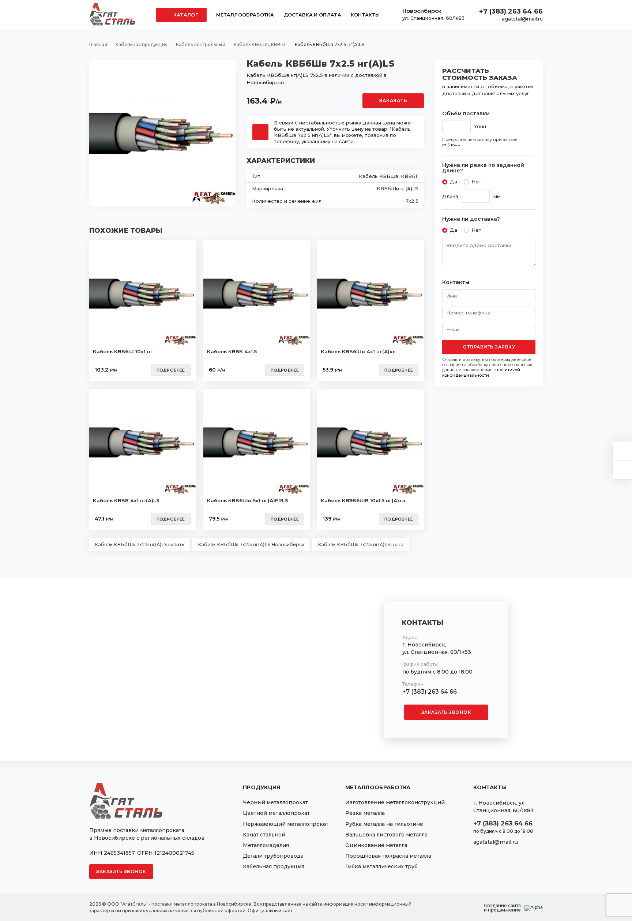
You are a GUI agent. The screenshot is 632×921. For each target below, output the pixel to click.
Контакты (365, 15)
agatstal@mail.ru (522, 19)
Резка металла (365, 813)
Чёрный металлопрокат (275, 802)
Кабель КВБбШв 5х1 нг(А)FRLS (247, 500)
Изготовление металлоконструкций (395, 802)
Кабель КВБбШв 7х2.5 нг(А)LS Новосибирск (251, 544)
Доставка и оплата (312, 15)
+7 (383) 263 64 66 (511, 11)
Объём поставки (466, 113)
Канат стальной (264, 834)
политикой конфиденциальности (481, 372)
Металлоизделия (266, 845)
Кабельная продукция (273, 866)
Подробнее (171, 370)
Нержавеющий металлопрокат (285, 824)
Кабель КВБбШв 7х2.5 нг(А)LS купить (139, 544)
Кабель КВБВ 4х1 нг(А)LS (126, 500)
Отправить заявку (489, 347)
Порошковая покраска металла (388, 856)
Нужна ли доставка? (471, 219)
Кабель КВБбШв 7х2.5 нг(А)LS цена (360, 544)
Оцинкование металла (376, 845)
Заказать (393, 100)
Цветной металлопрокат (276, 813)
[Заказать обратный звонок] (622, 470)
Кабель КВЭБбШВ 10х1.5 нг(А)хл (363, 500)
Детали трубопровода (273, 856)
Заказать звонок (446, 712)
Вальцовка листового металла (386, 834)
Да (453, 181)
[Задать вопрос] (622, 450)
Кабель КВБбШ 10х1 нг (123, 351)
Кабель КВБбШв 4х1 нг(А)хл (358, 351)
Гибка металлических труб (381, 866)
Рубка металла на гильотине (384, 824)
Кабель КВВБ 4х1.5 (232, 351)
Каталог (185, 15)
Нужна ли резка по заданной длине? (483, 168)
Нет (476, 181)
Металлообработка (245, 15)
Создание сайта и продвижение (502, 907)
